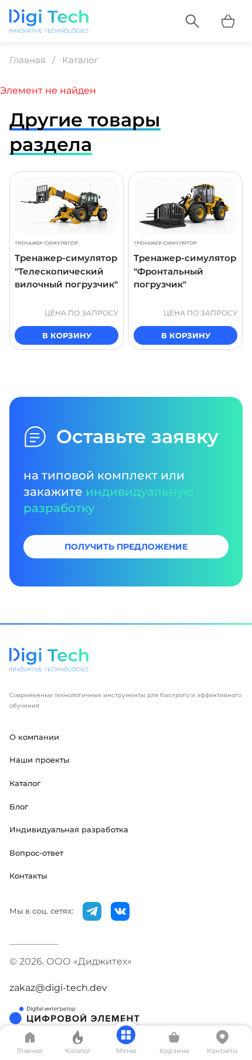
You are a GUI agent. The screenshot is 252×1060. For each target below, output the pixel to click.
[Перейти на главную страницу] (48, 21)
